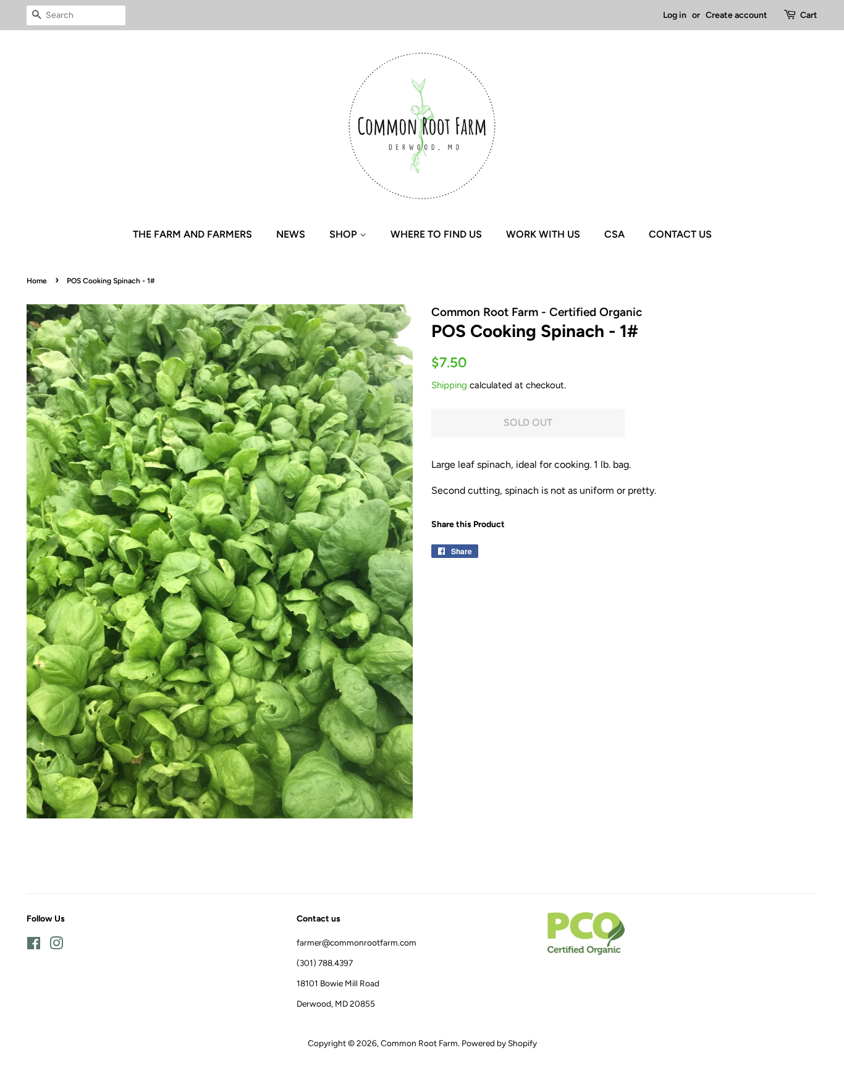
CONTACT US (680, 234)
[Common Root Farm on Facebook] (34, 945)
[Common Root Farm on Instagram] (56, 945)
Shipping (449, 385)
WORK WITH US (543, 234)
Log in (674, 15)
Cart (808, 15)
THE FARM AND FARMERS (192, 234)
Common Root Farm (419, 1043)
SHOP (344, 234)
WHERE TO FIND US (436, 234)
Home (37, 281)
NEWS (290, 234)
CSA (614, 234)
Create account (736, 15)
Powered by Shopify (499, 1043)
